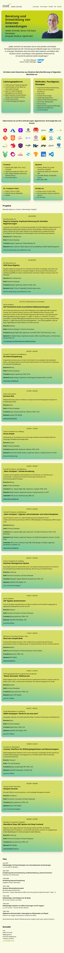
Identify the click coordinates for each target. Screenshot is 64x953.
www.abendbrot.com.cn (10, 849)
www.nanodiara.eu (9, 661)
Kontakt (59, 6)
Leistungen (36, 6)
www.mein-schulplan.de (10, 381)
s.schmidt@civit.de (8, 941)
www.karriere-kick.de (10, 418)
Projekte (50, 6)
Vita (55, 6)
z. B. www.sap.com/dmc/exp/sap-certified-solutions (19, 341)
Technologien (44, 6)
